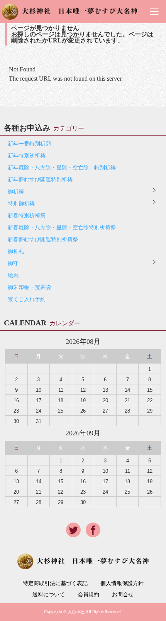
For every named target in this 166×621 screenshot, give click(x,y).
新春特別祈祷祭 (27, 215)
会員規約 (88, 594)
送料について (48, 594)
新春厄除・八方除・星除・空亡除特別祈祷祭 (62, 227)
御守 (13, 263)
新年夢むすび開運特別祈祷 (40, 180)
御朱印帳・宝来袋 (29, 287)
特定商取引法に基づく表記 (55, 583)
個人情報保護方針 (122, 583)
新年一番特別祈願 (29, 144)
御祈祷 (16, 192)
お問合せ (123, 594)
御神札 (16, 251)
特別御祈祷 (21, 203)
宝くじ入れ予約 (27, 299)
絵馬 (13, 275)
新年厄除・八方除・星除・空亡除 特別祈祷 (62, 168)
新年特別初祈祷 (27, 156)
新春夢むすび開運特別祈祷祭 (43, 239)
